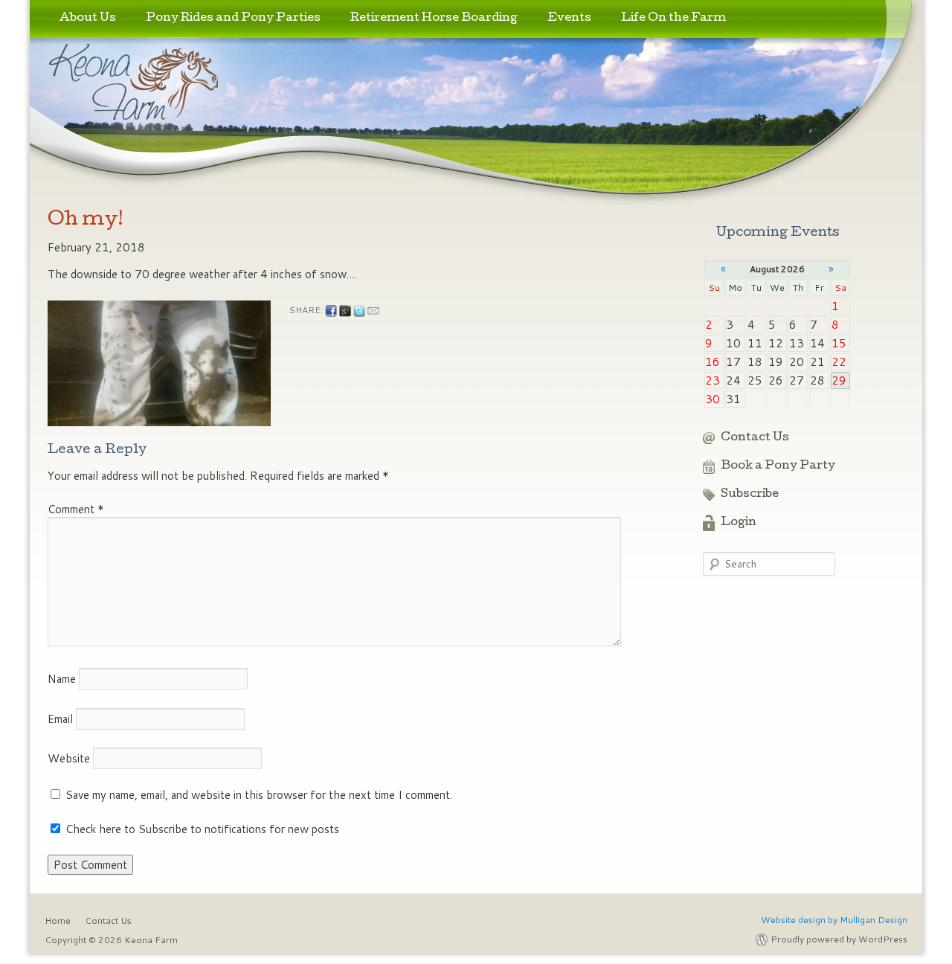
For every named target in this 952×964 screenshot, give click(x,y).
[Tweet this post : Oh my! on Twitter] (359, 311)
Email (60, 719)
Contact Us (755, 438)
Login (738, 523)
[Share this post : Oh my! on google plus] (345, 311)
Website (69, 758)
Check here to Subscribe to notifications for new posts (200, 829)
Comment (76, 509)
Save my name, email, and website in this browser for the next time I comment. (258, 795)
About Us (88, 19)
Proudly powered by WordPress (839, 939)
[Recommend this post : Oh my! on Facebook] (331, 311)
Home (58, 920)
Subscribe (750, 495)
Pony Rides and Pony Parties (233, 19)
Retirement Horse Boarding (434, 19)
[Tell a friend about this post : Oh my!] (373, 311)
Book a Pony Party (778, 466)
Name (62, 679)
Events (569, 19)
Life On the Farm (673, 19)
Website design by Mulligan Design (834, 919)
